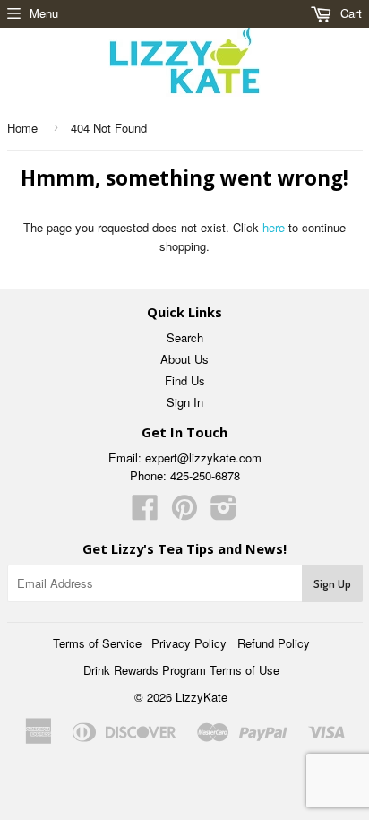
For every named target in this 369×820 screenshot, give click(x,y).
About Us (184, 358)
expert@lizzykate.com (203, 457)
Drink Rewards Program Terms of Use (181, 669)
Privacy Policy (189, 643)
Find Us (185, 380)
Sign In (185, 401)
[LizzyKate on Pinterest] (184, 513)
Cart (349, 13)
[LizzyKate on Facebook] (145, 513)
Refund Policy (273, 643)
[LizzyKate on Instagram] (223, 513)
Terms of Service (97, 643)
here (273, 227)
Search (185, 337)
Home (22, 127)
